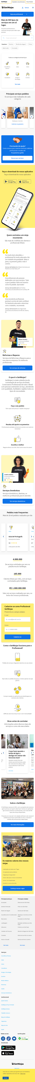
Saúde (2, 988)
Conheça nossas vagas (17, 888)
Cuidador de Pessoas (6, 931)
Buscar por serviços (17, 158)
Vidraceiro (3, 927)
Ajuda (2, 1029)
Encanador (3, 902)
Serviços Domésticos (6, 993)
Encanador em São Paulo (24, 919)
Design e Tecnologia (6, 972)
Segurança (3, 1021)
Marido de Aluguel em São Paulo (25, 931)
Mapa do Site (4, 1025)
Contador (3, 935)
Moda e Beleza (4, 980)
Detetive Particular (5, 906)
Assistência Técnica (6, 956)
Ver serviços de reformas (17, 368)
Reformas (3, 984)
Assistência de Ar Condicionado (9, 915)
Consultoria (4, 968)
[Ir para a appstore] (24, 182)
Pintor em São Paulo (23, 906)
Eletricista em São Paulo (23, 902)
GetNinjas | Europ (5, 1009)
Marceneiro (4, 919)
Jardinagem (4, 923)
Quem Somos (4, 1000)
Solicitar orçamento (17, 124)
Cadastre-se (17, 637)
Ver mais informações (17, 825)
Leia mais (11, 770)
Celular (7, 625)
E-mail (6, 615)
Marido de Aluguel (5, 910)
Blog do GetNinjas (5, 1017)
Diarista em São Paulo (23, 910)
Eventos (3, 976)
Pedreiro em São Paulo (23, 927)
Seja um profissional (16, 14)
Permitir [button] (5, 1078)
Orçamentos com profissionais (18, 1)
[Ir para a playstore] (10, 182)
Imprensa (17, 1068)
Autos (2, 964)
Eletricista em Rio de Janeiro (25, 935)
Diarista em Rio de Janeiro (24, 939)
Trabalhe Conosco (5, 1013)
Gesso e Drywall (5, 939)
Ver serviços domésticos (17, 501)
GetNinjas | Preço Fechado (7, 1005)
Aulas (2, 960)
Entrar (27, 8)
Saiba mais (22, 1073)
